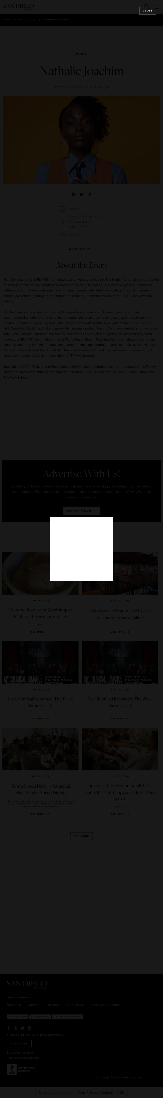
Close (148, 11)
